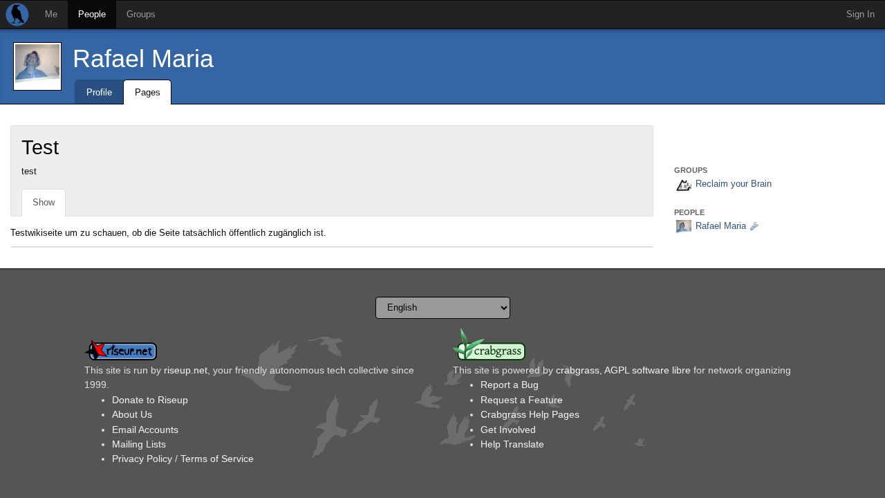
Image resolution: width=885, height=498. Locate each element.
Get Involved (508, 429)
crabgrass (577, 370)
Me (51, 14)
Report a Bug (510, 384)
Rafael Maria (143, 58)
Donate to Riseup (150, 399)
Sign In (860, 14)
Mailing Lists (139, 444)
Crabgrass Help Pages (530, 414)
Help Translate (512, 444)
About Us (132, 414)
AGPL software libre (647, 370)
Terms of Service (217, 458)
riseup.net (185, 370)
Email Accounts (145, 429)
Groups (141, 14)
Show (43, 202)
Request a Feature (522, 399)
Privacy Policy (142, 458)
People (92, 14)
